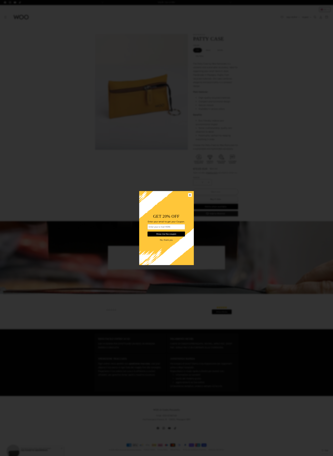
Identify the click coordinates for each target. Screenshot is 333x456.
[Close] (190, 195)
